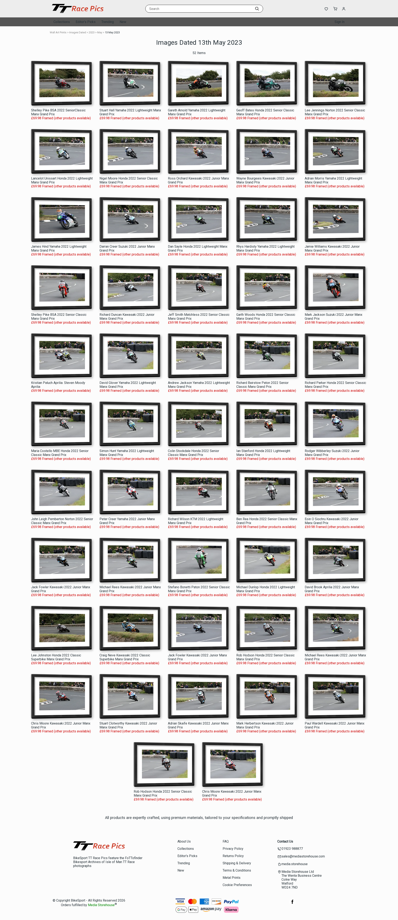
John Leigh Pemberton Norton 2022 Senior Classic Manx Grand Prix (62, 521)
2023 (92, 32)
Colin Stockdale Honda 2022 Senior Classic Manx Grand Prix (193, 453)
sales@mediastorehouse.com (303, 856)
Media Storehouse (101, 905)
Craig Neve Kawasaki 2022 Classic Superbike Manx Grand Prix (125, 657)
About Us (184, 841)
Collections (61, 22)
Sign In (340, 22)
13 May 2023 (112, 32)
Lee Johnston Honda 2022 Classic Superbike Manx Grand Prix (56, 657)
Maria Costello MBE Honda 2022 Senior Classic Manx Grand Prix (60, 453)
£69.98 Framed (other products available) (61, 118)
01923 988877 (292, 849)
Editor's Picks (86, 22)
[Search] (257, 8)
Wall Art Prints (58, 32)
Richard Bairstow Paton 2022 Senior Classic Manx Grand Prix (262, 385)
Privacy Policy (233, 849)
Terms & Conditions (237, 870)
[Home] (78, 13)
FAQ (226, 841)
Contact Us (285, 841)
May (99, 32)
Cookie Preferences (237, 885)
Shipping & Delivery (237, 863)
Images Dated (77, 32)
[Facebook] (292, 904)
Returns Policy (233, 856)
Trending (107, 22)
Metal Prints (231, 878)
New (123, 22)
